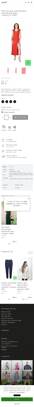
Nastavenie (17, 395)
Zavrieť (28, 133)
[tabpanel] (9, 223)
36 (9, 243)
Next (32, 253)
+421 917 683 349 (5, 344)
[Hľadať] (25, 2)
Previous (29, 253)
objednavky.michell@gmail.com (9, 341)
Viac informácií (21, 392)
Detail (13, 241)
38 (9, 299)
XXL (23, 299)
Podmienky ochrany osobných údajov (11, 320)
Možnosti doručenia (9, 112)
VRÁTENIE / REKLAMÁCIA (8, 322)
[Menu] (31, 2)
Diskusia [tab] (11, 166)
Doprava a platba (6, 314)
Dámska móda (19, 185)
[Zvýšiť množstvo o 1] (10, 117)
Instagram (4, 349)
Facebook (3, 347)
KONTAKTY (4, 325)
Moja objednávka (5, 316)
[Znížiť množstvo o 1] (2, 117)
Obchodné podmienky (7, 318)
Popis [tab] (4, 166)
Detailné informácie (7, 95)
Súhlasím (17, 399)
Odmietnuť (17, 404)
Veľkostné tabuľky (5, 311)
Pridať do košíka (21, 117)
